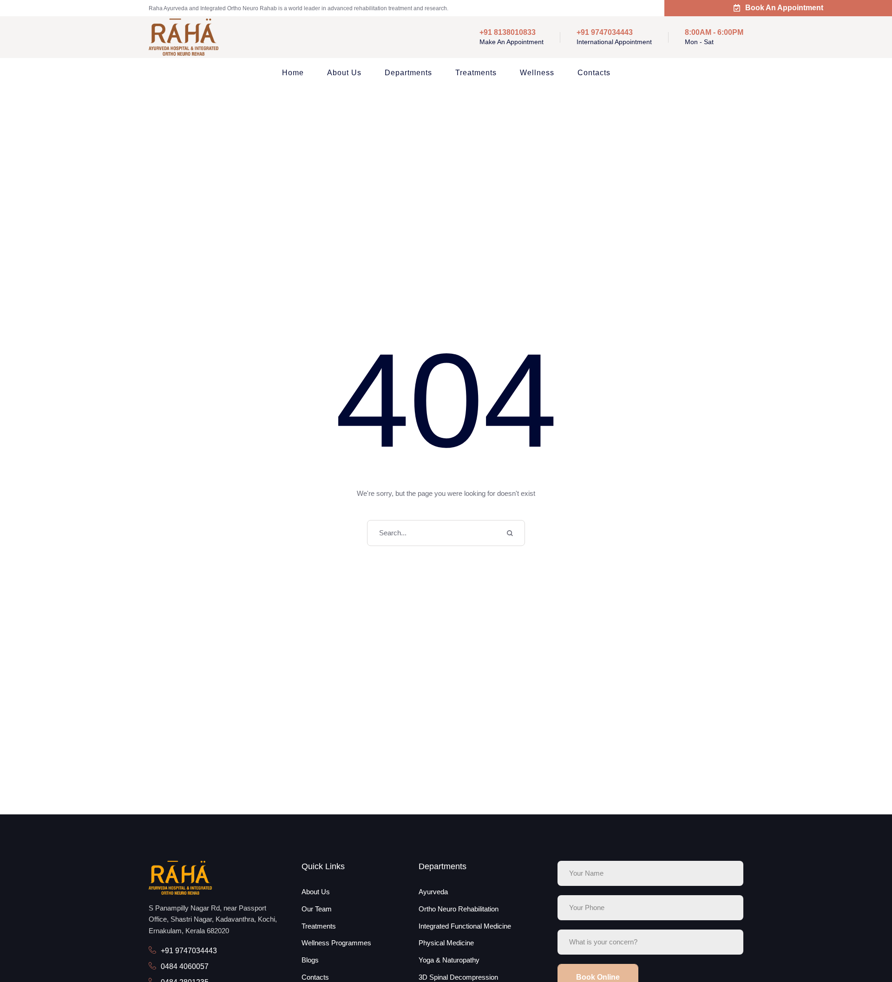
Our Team (317, 909)
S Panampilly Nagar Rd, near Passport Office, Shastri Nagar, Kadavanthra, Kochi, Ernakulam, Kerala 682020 (213, 919)
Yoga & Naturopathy (449, 960)
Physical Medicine (446, 943)
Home (293, 73)
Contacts (593, 73)
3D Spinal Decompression (458, 977)
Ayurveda (433, 892)
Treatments (476, 73)
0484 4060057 (185, 966)
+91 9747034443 (189, 951)
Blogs (310, 960)
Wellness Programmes (336, 943)
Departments (408, 73)
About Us (344, 73)
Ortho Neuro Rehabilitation (458, 909)
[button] (865, 941)
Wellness (537, 73)
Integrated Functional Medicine (465, 926)
